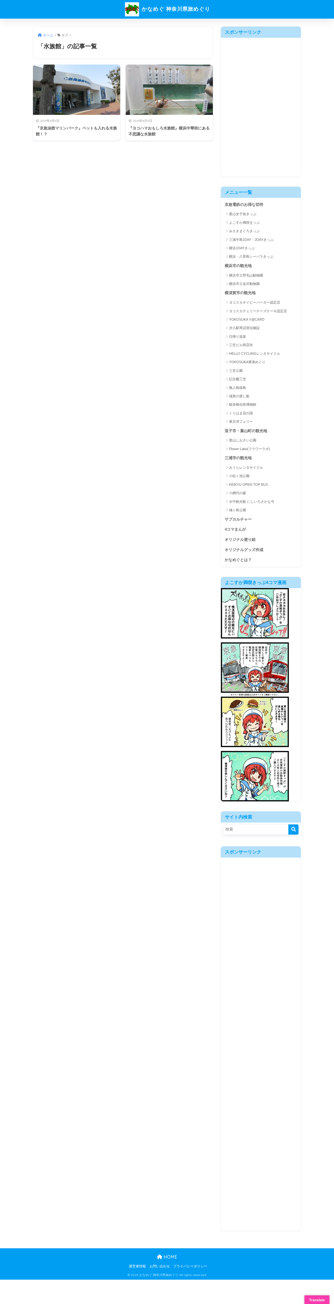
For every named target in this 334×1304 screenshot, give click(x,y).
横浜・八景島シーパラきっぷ (251, 256)
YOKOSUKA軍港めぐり (247, 362)
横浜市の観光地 (238, 266)
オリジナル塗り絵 (240, 539)
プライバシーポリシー (190, 1266)
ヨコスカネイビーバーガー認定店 (254, 302)
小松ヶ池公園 (239, 476)
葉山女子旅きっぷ (242, 214)
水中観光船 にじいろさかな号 (251, 501)
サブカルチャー (238, 519)
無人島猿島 (237, 388)
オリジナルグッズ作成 (244, 550)
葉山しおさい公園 (242, 440)
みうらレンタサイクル (246, 467)
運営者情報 (137, 1266)
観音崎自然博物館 (242, 404)
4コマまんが (235, 529)
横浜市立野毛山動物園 (246, 275)
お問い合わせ (160, 1266)
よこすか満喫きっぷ (244, 222)
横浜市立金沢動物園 (244, 284)
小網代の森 (237, 493)
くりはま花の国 (241, 413)
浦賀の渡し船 (239, 396)
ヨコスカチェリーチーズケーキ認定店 (258, 311)
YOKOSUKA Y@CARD (246, 319)
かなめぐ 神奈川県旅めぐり (175, 8)
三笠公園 (236, 371)
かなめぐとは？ (238, 560)
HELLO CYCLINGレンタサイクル (254, 353)
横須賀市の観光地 (240, 293)
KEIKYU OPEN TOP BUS (248, 484)
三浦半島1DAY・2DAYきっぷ (251, 240)
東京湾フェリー (241, 421)
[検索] (293, 829)
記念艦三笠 (237, 379)
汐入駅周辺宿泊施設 (244, 328)
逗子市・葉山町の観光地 (246, 431)
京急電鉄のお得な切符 (244, 204)
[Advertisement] (261, 106)
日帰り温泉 (237, 336)
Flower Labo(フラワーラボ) (249, 449)
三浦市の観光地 (238, 458)
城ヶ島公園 (237, 510)
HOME (169, 1257)
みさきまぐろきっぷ (244, 231)
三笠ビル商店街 (241, 345)
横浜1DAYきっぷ (242, 248)
